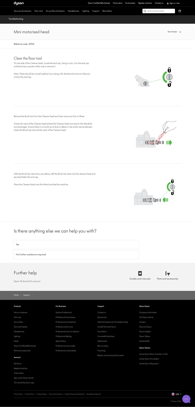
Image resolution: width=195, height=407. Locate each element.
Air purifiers (18, 322)
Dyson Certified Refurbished (99, 3)
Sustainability (144, 341)
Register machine (145, 3)
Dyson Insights (145, 331)
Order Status (19, 373)
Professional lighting (64, 336)
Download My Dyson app (24, 383)
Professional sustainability (66, 351)
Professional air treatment (66, 322)
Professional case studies (65, 346)
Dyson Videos (144, 336)
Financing (101, 351)
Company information (148, 312)
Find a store (117, 3)
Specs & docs (61, 341)
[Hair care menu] (44, 11)
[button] (161, 31)
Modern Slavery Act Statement (74, 394)
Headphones (73, 11)
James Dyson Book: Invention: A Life (153, 354)
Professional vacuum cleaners (67, 331)
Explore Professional (64, 312)
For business (130, 3)
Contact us (159, 3)
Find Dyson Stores (146, 317)
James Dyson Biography (148, 364)
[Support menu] (100, 11)
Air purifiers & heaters (55, 11)
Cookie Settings (41, 394)
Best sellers (107, 11)
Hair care (38, 11)
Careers (142, 322)
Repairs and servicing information (111, 355)
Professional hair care (64, 327)
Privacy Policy (18, 394)
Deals (16, 341)
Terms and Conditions (56, 394)
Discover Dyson (145, 327)
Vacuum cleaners (20, 312)
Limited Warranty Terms (107, 327)
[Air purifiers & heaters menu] (66, 11)
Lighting (85, 11)
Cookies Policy (29, 394)
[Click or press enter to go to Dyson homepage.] (19, 3)
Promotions (102, 331)
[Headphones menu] (80, 11)
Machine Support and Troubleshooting (113, 322)
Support (95, 11)
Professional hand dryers (65, 317)
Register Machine (20, 368)
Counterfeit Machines (106, 336)
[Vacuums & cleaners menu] (32, 11)
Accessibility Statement (94, 394)
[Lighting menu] (90, 11)
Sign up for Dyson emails (24, 378)
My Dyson (18, 364)
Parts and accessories (22, 351)
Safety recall (102, 341)
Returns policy (103, 346)
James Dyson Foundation (149, 359)
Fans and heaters (20, 327)
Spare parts (102, 317)
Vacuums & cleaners (22, 11)
